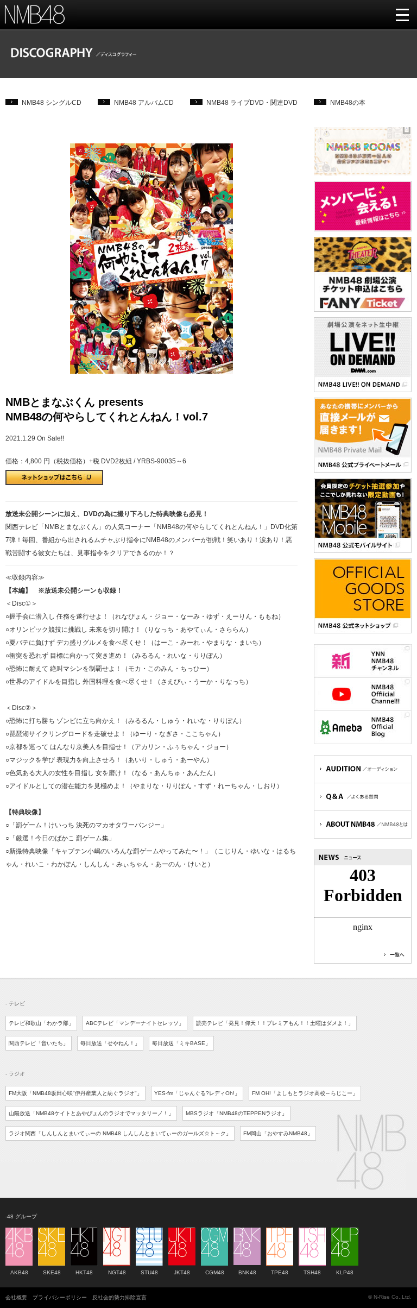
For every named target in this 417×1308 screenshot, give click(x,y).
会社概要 (16, 1297)
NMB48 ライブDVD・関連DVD (252, 102)
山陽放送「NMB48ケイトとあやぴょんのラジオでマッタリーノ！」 (91, 1113)
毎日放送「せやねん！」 (110, 1043)
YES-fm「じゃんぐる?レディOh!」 (197, 1093)
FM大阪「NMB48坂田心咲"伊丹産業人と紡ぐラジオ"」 (75, 1093)
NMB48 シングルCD (51, 102)
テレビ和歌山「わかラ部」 (41, 1023)
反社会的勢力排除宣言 (119, 1297)
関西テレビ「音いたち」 (38, 1043)
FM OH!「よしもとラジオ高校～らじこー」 (305, 1093)
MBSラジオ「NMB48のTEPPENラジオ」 (236, 1113)
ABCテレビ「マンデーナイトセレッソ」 (135, 1023)
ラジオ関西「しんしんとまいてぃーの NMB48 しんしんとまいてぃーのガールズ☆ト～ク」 (120, 1133)
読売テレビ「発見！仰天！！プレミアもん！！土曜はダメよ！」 (274, 1023)
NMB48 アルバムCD (144, 102)
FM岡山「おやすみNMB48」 (278, 1133)
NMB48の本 (347, 102)
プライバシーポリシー (60, 1297)
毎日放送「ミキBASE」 (181, 1043)
